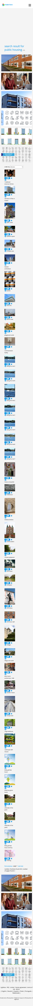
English (4, 991)
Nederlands (15, 993)
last (22, 866)
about (18, 989)
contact (12, 987)
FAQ (8, 987)
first (5, 866)
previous (9, 866)
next (19, 866)
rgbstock (9, 4)
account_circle (5, 180)
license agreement (20, 987)
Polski (22, 991)
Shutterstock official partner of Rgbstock (9, 998)
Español (16, 991)
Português (28, 991)
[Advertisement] (16, 26)
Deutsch (9, 991)
